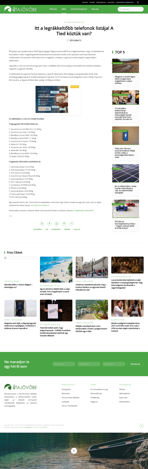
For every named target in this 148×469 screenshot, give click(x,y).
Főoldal (53, 9)
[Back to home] (20, 9)
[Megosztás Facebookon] (49, 224)
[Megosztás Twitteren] (42, 224)
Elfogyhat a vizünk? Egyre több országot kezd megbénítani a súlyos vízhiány (125, 80)
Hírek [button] (63, 9)
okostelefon (37, 229)
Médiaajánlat (101, 2)
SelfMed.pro (29, 427)
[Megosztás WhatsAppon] (57, 224)
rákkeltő (67, 229)
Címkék (92, 2)
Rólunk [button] (95, 9)
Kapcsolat (111, 2)
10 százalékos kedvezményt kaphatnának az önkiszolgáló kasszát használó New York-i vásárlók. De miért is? (123, 113)
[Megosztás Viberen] (71, 224)
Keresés (85, 2)
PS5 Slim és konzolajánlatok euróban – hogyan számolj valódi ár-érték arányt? (125, 224)
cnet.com (76, 229)
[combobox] (131, 9)
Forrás (10, 216)
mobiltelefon (56, 229)
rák (46, 229)
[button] (74, 451)
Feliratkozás (135, 364)
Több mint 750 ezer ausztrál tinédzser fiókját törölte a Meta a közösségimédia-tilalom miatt (125, 152)
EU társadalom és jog (74, 22)
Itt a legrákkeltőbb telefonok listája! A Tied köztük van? (74, 30)
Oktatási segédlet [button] (79, 9)
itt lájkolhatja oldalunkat (83, 210)
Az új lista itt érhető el (40, 205)
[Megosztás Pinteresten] (64, 224)
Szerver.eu (44, 427)
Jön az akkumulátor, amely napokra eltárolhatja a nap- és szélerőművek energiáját (125, 189)
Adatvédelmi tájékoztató (125, 2)
